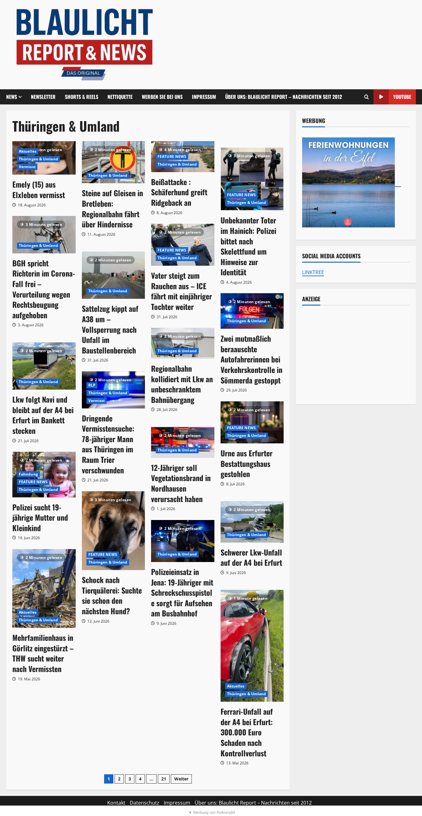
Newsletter (43, 96)
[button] (366, 97)
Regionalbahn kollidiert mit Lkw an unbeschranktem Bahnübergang (182, 384)
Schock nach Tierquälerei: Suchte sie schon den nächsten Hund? (112, 595)
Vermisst (27, 166)
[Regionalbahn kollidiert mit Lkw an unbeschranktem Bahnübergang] (182, 343)
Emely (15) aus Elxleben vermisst (38, 189)
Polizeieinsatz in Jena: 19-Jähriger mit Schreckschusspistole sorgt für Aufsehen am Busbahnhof (182, 592)
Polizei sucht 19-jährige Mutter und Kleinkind (40, 517)
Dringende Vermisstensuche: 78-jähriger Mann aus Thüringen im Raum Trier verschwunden (108, 444)
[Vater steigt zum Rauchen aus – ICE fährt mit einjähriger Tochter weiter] (182, 245)
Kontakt (116, 802)
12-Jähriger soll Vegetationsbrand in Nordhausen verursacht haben (181, 483)
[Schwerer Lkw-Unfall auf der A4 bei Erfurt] (252, 521)
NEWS (11, 96)
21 (163, 779)
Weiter (181, 779)
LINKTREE (313, 272)
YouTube (402, 96)
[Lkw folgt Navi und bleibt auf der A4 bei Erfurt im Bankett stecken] (44, 366)
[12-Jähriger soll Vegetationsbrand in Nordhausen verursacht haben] (182, 442)
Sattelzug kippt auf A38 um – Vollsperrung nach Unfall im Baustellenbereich (110, 329)
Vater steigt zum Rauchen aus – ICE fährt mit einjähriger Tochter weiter (181, 291)
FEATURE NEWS (172, 156)
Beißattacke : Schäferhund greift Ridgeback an (179, 192)
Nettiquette (120, 96)
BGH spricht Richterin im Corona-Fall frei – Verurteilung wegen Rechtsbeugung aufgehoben (43, 288)
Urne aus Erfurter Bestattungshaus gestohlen (246, 463)
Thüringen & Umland (38, 159)
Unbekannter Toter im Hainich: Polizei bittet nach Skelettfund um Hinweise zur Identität (248, 245)
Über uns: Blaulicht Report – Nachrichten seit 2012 (283, 96)
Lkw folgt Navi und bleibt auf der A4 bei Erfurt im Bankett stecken (43, 415)
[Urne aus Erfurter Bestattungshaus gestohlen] (252, 422)
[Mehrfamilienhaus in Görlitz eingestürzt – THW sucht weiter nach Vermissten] (44, 588)
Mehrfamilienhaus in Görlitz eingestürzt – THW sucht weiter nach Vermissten (43, 653)
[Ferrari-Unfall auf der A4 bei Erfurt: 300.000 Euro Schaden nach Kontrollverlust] (252, 646)
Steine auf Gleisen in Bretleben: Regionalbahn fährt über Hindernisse (112, 208)
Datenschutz (144, 802)
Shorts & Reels (81, 96)
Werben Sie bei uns (162, 96)
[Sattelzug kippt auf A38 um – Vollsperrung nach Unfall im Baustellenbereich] (113, 275)
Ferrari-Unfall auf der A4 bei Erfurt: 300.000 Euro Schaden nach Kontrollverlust (247, 732)
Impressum (204, 96)
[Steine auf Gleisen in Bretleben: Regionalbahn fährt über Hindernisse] (113, 162)
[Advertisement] (356, 354)
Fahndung (28, 474)
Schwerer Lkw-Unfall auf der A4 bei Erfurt (251, 557)
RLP (91, 385)
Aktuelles (27, 151)
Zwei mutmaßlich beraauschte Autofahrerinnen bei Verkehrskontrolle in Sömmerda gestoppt (251, 359)
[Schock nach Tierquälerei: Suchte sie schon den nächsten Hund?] (113, 530)
